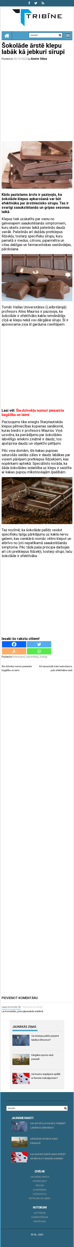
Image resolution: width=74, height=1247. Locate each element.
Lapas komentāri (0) (11, 1007)
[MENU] (68, 35)
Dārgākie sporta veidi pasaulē (44, 1140)
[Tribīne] (7, 35)
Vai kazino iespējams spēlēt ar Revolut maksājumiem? (48, 1156)
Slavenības (32, 656)
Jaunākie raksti (39, 1176)
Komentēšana (39, 1217)
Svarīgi (43, 656)
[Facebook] (14, 644)
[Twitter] (39, 644)
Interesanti (19, 656)
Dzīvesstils (40, 1194)
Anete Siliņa (39, 58)
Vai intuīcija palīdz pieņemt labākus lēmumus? (48, 1125)
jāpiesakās (28, 1011)
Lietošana (40, 1212)
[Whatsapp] (39, 651)
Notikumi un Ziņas (39, 1198)
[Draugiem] (14, 651)
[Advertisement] (37, 101)
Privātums (40, 1221)
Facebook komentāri (33, 1007)
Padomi (40, 1185)
